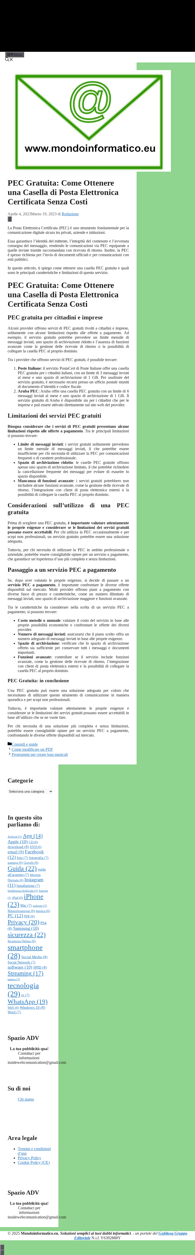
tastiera (14, 979)
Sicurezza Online (22, 941)
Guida (22, 868)
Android (15, 836)
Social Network (21, 962)
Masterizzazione (21, 911)
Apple (18, 841)
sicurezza (27, 934)
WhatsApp (27, 1001)
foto (22, 858)
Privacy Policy (29, 1158)
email (16, 852)
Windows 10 (32, 1007)
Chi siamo (26, 1099)
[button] (9, 60)
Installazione (28, 886)
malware (40, 905)
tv (25, 995)
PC (15, 915)
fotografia (38, 858)
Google (31, 863)
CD (33, 842)
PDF (29, 916)
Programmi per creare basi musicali (40, 754)
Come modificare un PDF (32, 749)
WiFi (13, 1007)
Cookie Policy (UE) (34, 1162)
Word (14, 1012)
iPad (17, 898)
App (33, 836)
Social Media (34, 957)
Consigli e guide (25, 744)
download (18, 846)
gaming (15, 863)
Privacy (23, 922)
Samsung (26, 928)
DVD (35, 847)
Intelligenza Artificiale (23, 890)
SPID (40, 967)
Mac (26, 905)
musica (43, 911)
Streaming (25, 973)
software (20, 967)
